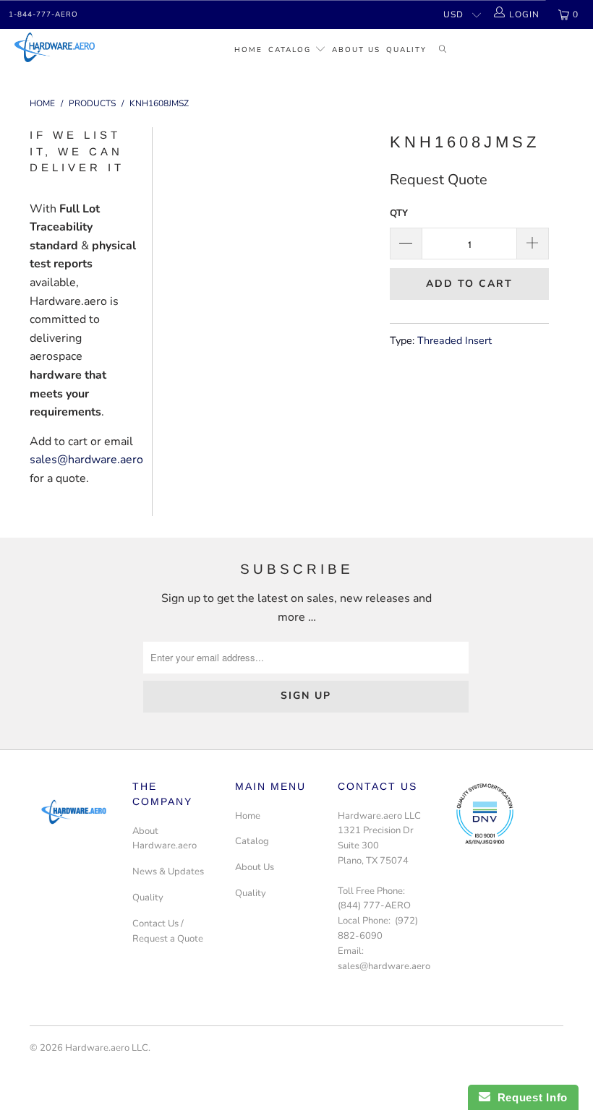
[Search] (443, 51)
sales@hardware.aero (86, 460)
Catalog (289, 50)
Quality (406, 50)
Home (248, 50)
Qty (399, 213)
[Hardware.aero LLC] (54, 47)
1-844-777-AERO (43, 14)
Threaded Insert (454, 340)
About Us (356, 50)
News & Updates (168, 871)
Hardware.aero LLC (106, 1047)
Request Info (529, 1097)
